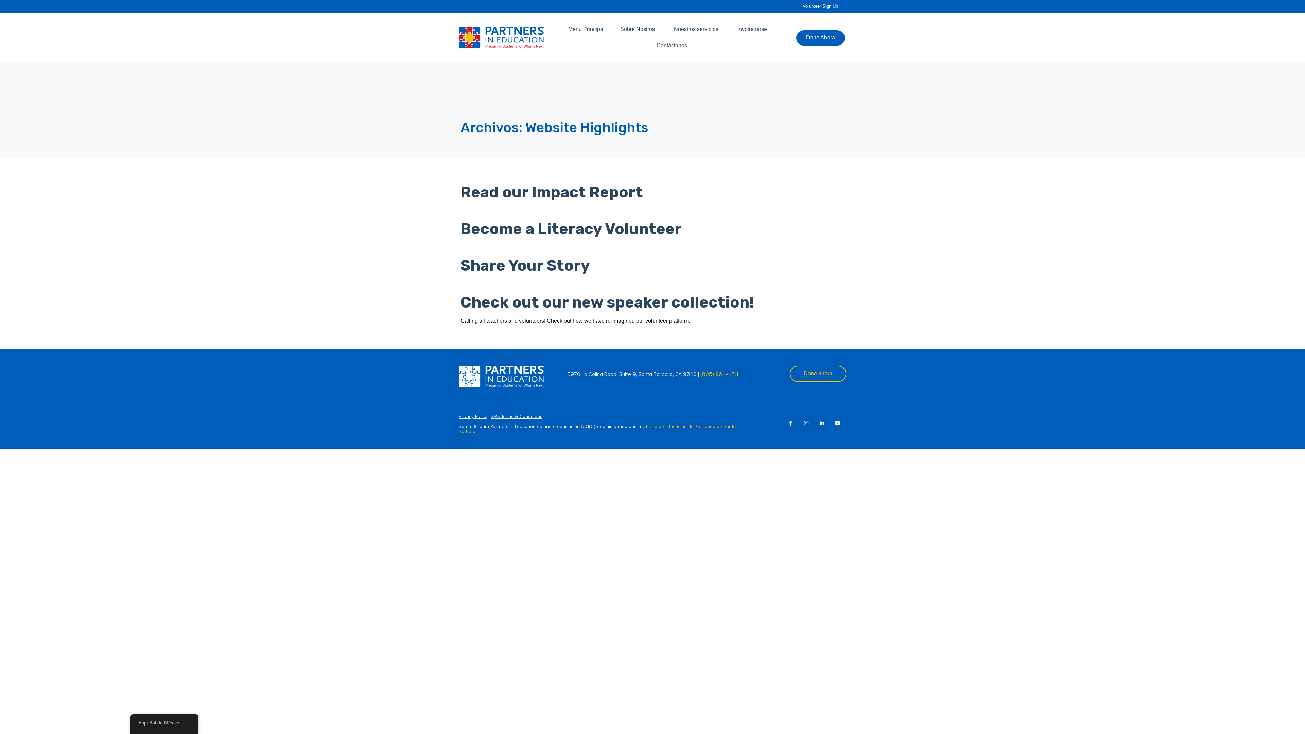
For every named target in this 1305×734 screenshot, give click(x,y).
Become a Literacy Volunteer (571, 229)
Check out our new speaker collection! (607, 302)
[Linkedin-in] (822, 423)
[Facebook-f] (790, 423)
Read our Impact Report (551, 192)
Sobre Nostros (637, 29)
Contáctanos (672, 45)
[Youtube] (837, 423)
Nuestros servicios (696, 29)
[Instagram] (806, 423)
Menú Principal (586, 29)
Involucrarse (752, 29)
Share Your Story (525, 266)
